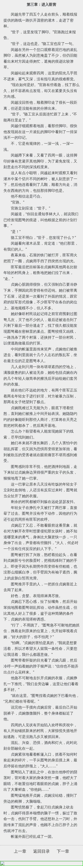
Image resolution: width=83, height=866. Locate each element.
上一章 (20, 851)
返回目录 (41, 851)
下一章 (63, 851)
